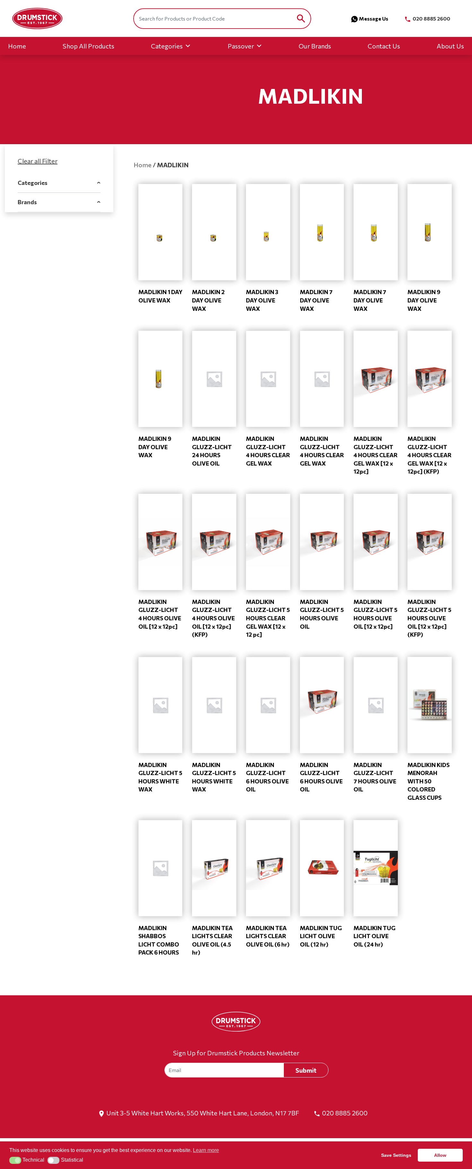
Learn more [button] (206, 1150)
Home (17, 46)
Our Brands (315, 46)
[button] (15, 1160)
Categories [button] (59, 182)
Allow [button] (440, 1155)
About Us (450, 46)
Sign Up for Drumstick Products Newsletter (236, 1053)
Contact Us (384, 46)
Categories (167, 46)
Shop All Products (88, 46)
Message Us (373, 18)
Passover (241, 46)
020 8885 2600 (431, 18)
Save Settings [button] (396, 1155)
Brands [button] (59, 201)
